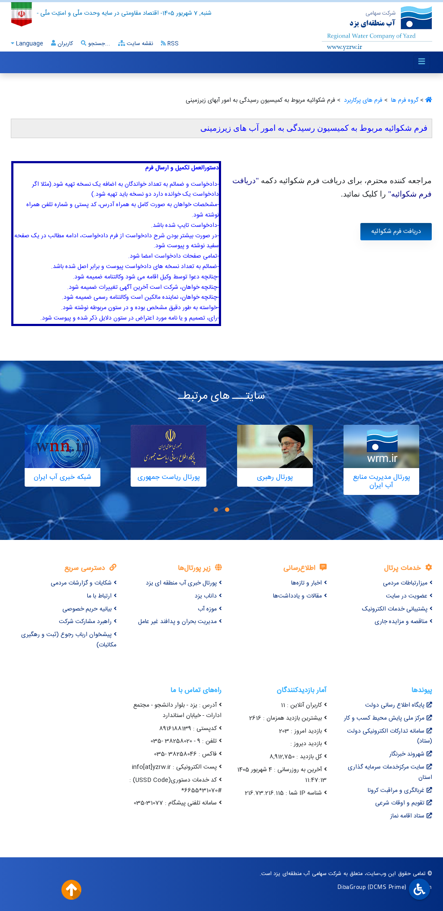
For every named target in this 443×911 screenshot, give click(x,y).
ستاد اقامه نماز (407, 816)
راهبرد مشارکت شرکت (85, 622)
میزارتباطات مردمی (405, 583)
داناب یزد (206, 596)
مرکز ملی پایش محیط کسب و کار (384, 718)
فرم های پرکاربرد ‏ (362, 100)
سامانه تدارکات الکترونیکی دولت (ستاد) (389, 736)
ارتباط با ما (99, 596)
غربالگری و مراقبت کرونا (396, 790)
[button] (227, 509)
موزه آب (207, 609)
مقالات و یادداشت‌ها (297, 596)
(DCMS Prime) (387, 886)
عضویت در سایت (406, 596)
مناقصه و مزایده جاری (401, 622)
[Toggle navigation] (422, 62)
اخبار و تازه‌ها (306, 583)
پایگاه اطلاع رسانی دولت (394, 705)
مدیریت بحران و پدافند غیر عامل (177, 622)
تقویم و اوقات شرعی (399, 803)
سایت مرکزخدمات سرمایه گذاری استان (390, 772)
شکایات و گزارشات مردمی (81, 583)
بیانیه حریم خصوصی (87, 609)
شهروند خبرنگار (406, 754)
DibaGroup (351, 886)
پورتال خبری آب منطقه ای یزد (181, 583)
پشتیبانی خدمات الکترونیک (394, 609)
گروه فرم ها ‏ (403, 100)
